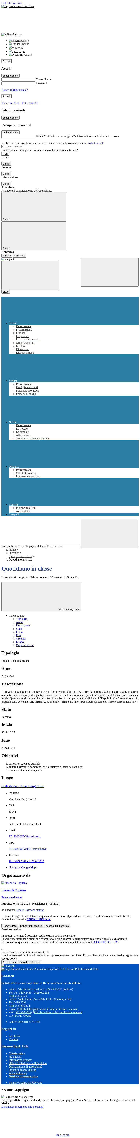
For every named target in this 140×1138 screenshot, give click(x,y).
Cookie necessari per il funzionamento (23, 952)
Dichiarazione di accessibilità (25, 1066)
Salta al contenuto (11, 3)
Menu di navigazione (69, 609)
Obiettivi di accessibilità (22, 1069)
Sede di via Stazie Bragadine (22, 786)
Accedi (6, 61)
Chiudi (6, 163)
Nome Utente (43, 79)
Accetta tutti (57, 925)
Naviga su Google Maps (23, 867)
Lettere (20, 909)
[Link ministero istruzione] (17, 6)
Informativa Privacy (20, 1059)
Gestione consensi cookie (23, 1076)
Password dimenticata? (14, 89)
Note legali (15, 1056)
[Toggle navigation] (30, 275)
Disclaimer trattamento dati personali (22, 1106)
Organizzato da (25, 645)
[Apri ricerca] (110, 272)
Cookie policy (17, 1053)
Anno (19, 622)
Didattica (14, 552)
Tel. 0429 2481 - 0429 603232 (26, 861)
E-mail (40, 136)
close (6, 291)
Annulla (7, 255)
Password (41, 83)
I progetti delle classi (20, 556)
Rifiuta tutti (31, 925)
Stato (19, 628)
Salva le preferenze (30, 962)
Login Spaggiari (95, 143)
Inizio (19, 632)
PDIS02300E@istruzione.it (24, 836)
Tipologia (21, 618)
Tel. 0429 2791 (17, 1002)
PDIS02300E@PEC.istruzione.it (27, 848)
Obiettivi (21, 638)
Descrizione (23, 625)
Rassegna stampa (34, 909)
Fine (18, 635)
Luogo (20, 641)
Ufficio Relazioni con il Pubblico (28, 1063)
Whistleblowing (18, 1073)
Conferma (19, 255)
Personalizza (10, 925)
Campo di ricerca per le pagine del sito (23, 546)
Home (12, 549)
